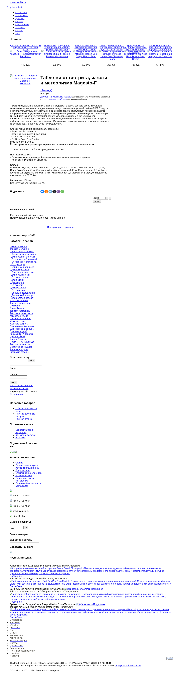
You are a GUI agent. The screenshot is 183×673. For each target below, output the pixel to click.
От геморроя (17, 290)
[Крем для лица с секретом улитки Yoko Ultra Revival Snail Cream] (135, 59)
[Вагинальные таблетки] (77, 589)
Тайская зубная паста (21, 313)
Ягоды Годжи (17, 308)
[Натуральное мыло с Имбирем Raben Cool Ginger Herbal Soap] (86, 56)
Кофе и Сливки (18, 339)
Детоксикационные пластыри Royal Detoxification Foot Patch (25, 47)
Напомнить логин (19, 388)
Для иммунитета (19, 269)
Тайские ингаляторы (20, 303)
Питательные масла (20, 318)
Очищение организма (22, 267)
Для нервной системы (22, 256)
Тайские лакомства (20, 344)
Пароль (14, 374)
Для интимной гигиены (22, 326)
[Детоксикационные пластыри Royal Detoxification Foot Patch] (25, 56)
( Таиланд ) (46, 90)
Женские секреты (19, 323)
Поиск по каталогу (19, 357)
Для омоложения (20, 275)
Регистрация (16, 394)
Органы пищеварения (22, 293)
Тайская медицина (19, 249)
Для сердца (17, 282)
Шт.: (95, 198)
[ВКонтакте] (42, 191)
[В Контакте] (11, 452)
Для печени (17, 280)
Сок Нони (15, 305)
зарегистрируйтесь (58, 99)
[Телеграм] (15, 452)
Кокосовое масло (19, 316)
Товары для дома (19, 349)
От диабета (16, 285)
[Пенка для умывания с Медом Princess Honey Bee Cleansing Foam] (111, 59)
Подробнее (16, 576)
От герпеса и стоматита (23, 262)
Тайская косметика (20, 311)
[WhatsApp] (62, 191)
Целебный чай (17, 336)
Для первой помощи (21, 295)
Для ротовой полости (22, 298)
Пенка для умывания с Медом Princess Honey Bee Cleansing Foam (112, 47)
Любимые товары (19, 352)
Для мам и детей (18, 331)
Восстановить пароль (21, 385)
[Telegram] (50, 191)
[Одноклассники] (46, 191)
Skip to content (14, 7)
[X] (54, 191)
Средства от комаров (21, 347)
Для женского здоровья (23, 254)
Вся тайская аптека (22, 251)
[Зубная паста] (84, 604)
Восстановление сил (21, 272)
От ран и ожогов (19, 277)
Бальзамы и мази (19, 300)
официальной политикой (128, 665)
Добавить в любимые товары (56, 96)
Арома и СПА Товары (21, 334)
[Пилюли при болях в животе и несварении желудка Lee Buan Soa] (160, 56)
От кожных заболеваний (23, 259)
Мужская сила (17, 321)
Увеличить (25, 83)
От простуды (17, 264)
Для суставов (18, 287)
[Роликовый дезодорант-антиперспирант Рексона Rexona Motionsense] (57, 56)
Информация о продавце (60, 227)
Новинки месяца (18, 246)
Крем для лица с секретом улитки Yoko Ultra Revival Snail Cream (135, 48)
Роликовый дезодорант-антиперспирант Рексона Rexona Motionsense (57, 47)
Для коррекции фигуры (22, 329)
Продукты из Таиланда (22, 342)
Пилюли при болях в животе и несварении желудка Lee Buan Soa (160, 47)
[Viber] (58, 191)
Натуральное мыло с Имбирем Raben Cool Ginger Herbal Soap (85, 47)
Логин (13, 368)
